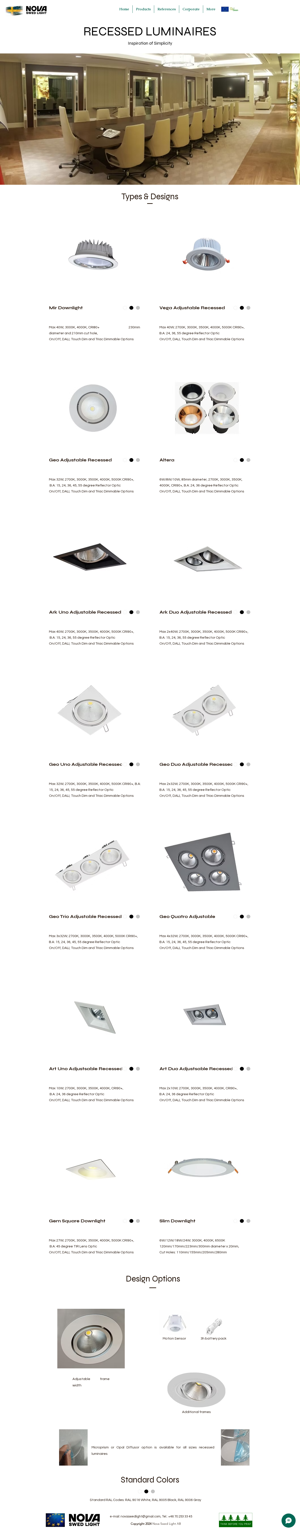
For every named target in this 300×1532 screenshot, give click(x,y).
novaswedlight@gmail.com (141, 1516)
